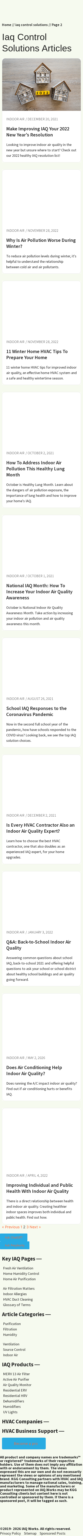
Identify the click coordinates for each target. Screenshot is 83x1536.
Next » (35, 1227)
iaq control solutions (31, 24)
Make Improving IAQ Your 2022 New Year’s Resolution (37, 132)
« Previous (11, 1227)
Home (6, 24)
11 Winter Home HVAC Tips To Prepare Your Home (37, 354)
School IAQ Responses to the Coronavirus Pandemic (36, 711)
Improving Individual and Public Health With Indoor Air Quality (39, 1188)
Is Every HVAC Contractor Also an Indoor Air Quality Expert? (40, 828)
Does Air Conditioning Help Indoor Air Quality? (34, 1070)
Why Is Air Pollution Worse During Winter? (41, 243)
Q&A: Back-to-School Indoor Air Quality (38, 945)
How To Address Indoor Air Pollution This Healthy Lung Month (35, 468)
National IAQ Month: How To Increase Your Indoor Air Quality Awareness (39, 591)
